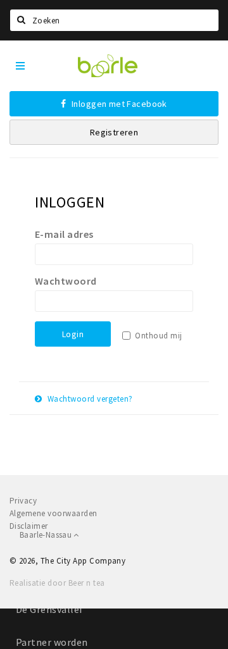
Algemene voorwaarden (54, 513)
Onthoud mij (158, 335)
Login (73, 334)
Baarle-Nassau (46, 534)
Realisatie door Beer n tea (57, 583)
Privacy (23, 500)
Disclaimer (29, 526)
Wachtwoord (66, 281)
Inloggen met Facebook (118, 103)
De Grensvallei (49, 609)
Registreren (114, 132)
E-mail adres (64, 234)
